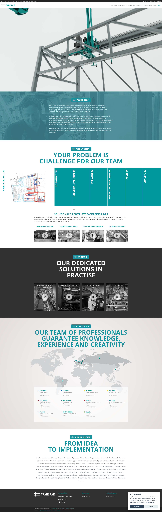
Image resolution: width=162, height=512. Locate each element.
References (148, 5)
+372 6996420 (66, 395)
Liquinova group (20, 1)
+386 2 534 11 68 (62, 499)
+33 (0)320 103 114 (44, 416)
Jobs (160, 1)
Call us (146, 1)
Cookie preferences (69, 508)
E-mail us (153, 1)
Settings (151, 506)
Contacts (139, 5)
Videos (132, 5)
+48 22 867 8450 (113, 407)
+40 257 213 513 (113, 395)
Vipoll (32, 1)
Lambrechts (27, 1)
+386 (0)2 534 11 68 (44, 395)
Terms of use (54, 508)
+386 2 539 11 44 (86, 496)
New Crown (37, 1)
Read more (151, 502)
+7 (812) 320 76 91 (67, 405)
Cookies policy (61, 508)
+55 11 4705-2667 (90, 416)
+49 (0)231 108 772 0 (45, 407)
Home (112, 5)
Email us (60, 498)
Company (117, 5)
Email (41, 394)
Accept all (136, 506)
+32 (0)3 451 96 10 (90, 395)
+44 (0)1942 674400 (91, 407)
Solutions (125, 5)
